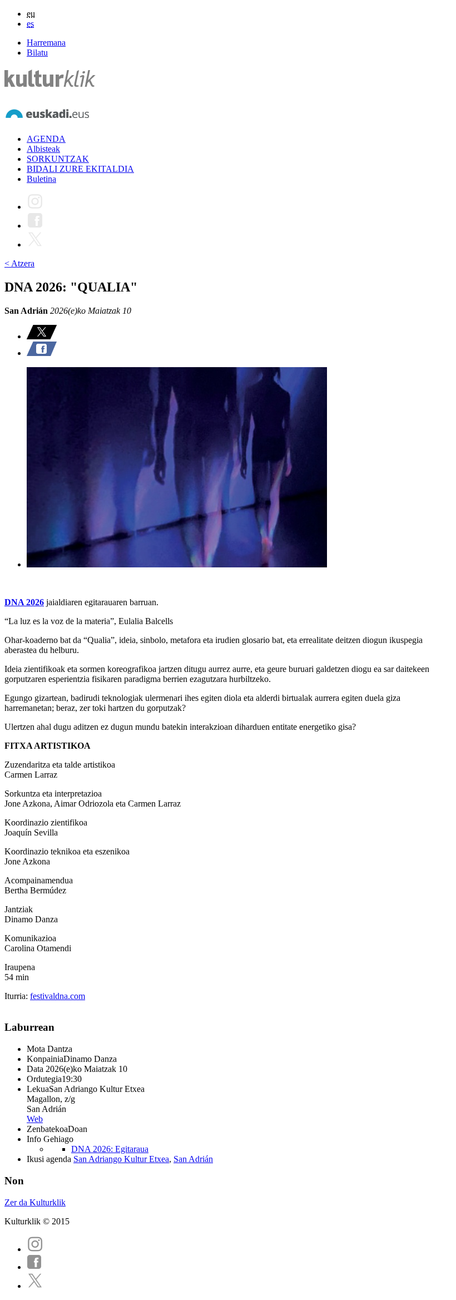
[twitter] (35, 1286)
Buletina (41, 179)
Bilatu (37, 52)
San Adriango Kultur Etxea (121, 1159)
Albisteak (43, 149)
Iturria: (17, 996)
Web (35, 1119)
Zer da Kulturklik (35, 1202)
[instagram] (35, 1249)
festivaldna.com (57, 996)
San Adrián (193, 1159)
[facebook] (34, 1267)
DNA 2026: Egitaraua (109, 1149)
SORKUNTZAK (58, 159)
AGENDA (46, 139)
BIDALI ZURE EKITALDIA (80, 169)
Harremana (46, 42)
